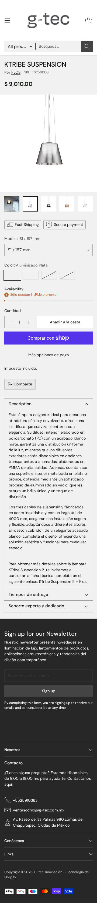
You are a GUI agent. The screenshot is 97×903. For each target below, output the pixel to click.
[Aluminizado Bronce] (49, 275)
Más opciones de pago (48, 354)
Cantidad (12, 310)
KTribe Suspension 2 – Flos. (62, 581)
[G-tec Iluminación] (48, 20)
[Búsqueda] (87, 46)
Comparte (23, 384)
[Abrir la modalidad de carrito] (88, 20)
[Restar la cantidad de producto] (9, 322)
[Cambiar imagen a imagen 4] (66, 204)
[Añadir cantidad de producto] (29, 322)
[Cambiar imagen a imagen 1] (11, 204)
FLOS (15, 72)
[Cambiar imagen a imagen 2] (30, 204)
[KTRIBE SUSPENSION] (48, 143)
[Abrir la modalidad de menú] (7, 20)
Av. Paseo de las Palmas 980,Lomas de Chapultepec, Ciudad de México (47, 822)
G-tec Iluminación (48, 872)
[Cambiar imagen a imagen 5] (85, 204)
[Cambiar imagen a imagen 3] (48, 204)
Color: (26, 265)
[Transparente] (67, 275)
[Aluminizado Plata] (12, 275)
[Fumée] (31, 275)
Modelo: (22, 238)
